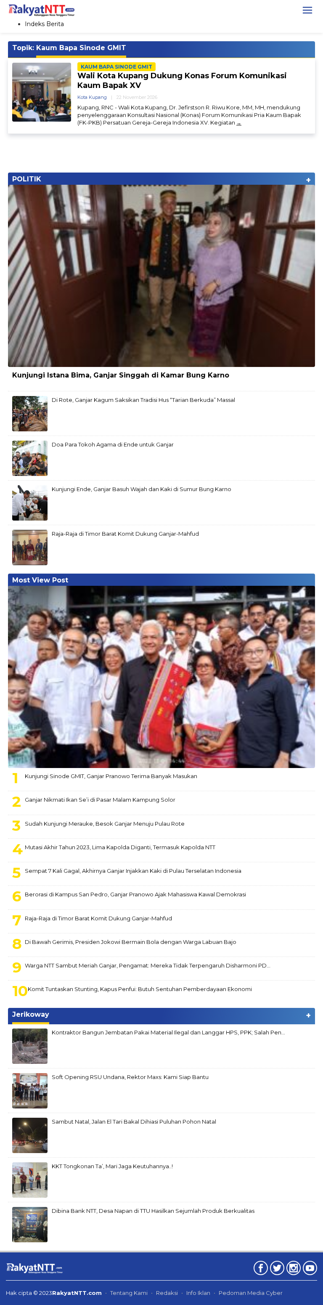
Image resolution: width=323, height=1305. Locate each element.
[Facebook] (260, 1269)
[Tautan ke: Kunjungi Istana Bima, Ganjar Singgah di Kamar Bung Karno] (161, 276)
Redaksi (167, 1292)
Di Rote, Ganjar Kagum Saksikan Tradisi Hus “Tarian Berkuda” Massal (143, 399)
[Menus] (307, 10)
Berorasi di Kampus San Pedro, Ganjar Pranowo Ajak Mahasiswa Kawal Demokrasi (135, 894)
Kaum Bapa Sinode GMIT (116, 67)
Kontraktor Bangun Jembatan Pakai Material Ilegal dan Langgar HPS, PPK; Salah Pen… (168, 1032)
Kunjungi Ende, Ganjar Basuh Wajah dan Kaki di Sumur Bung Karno (141, 489)
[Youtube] (309, 1269)
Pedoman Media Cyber (251, 1292)
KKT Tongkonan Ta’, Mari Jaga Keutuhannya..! (112, 1166)
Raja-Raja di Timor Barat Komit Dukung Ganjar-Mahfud (125, 533)
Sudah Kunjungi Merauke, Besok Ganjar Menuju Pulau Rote (105, 823)
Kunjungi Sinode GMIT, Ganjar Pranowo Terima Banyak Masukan (111, 776)
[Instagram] (292, 1269)
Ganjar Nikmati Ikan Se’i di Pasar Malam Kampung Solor (100, 799)
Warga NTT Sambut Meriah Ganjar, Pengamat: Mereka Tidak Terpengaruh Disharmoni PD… (147, 965)
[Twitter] (276, 1269)
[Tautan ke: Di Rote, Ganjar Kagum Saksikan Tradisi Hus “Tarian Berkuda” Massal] (30, 413)
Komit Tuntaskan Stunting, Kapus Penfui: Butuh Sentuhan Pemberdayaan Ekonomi (140, 989)
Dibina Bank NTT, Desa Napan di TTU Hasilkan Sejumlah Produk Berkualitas (153, 1210)
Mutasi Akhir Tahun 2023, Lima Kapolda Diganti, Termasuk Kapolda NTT (120, 847)
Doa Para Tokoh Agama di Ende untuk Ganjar (113, 444)
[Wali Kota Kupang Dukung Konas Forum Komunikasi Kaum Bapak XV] (238, 123)
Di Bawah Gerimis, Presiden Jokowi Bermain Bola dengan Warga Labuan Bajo (130, 941)
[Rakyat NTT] (41, 9)
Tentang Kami (129, 1292)
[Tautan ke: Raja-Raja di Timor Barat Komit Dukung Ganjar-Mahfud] (30, 547)
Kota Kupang (92, 97)
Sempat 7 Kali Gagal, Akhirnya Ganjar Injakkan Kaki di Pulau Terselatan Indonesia (133, 870)
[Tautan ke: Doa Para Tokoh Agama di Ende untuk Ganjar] (30, 458)
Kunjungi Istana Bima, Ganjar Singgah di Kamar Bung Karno (120, 375)
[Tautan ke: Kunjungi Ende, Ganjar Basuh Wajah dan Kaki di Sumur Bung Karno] (30, 502)
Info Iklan (198, 1292)
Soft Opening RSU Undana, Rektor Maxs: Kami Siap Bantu (130, 1077)
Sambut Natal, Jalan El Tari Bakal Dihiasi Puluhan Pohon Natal (134, 1121)
